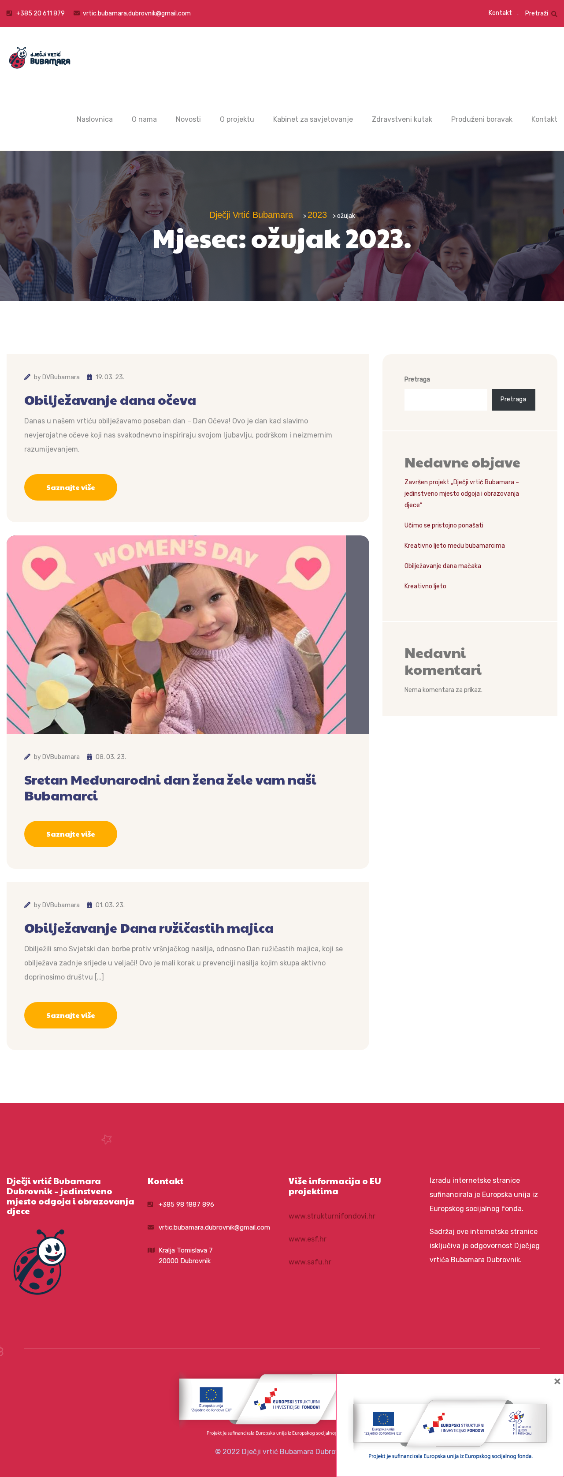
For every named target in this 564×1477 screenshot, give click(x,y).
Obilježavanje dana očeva (110, 400)
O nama (144, 119)
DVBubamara (61, 377)
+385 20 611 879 (40, 13)
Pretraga (417, 379)
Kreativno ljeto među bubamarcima (454, 546)
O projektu (237, 119)
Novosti (188, 119)
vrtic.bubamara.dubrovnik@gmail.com (137, 13)
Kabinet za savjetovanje (313, 119)
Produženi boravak (481, 119)
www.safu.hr (310, 1262)
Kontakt (500, 13)
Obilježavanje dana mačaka (442, 566)
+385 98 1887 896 (186, 1204)
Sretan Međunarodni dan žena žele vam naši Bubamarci (170, 787)
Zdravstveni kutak (402, 119)
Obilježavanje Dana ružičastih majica (149, 927)
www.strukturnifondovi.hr (332, 1216)
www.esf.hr (308, 1239)
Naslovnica (95, 119)
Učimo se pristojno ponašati (443, 525)
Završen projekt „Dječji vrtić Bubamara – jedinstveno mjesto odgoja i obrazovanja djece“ (461, 494)
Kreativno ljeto (425, 586)
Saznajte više (70, 487)
